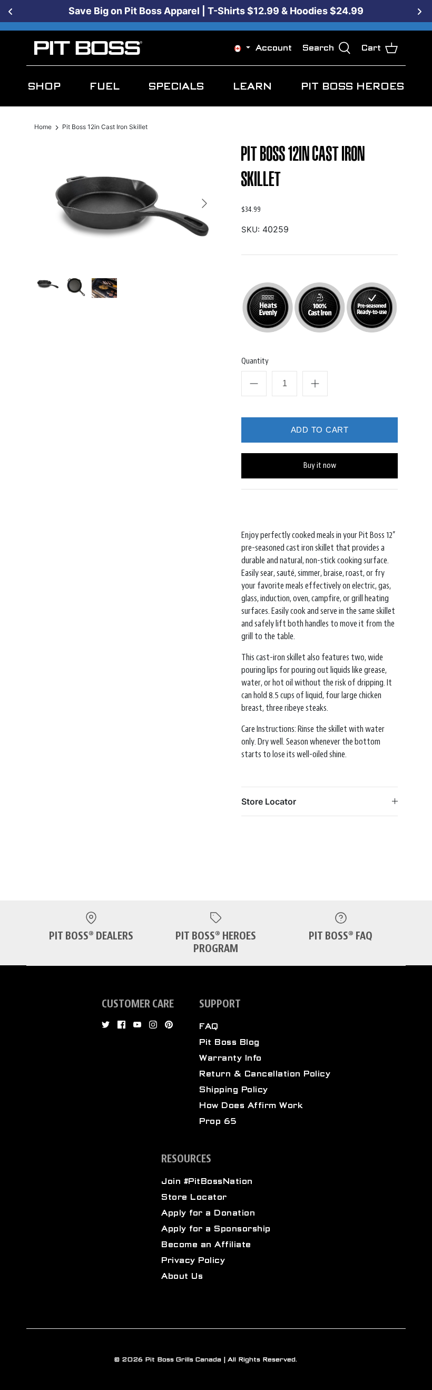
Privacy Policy (193, 1260)
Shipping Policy (233, 1089)
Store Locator (268, 801)
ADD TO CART (320, 429)
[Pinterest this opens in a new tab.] (169, 1025)
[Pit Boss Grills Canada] (88, 48)
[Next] (204, 203)
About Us (182, 1276)
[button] (238, 48)
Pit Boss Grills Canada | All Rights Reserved (220, 1359)
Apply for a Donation (208, 1213)
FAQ (209, 1026)
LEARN (252, 86)
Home (43, 127)
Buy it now (319, 465)
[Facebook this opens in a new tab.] (121, 1025)
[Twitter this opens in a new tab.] (106, 1025)
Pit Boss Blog (229, 1042)
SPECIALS (176, 86)
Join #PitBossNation (207, 1181)
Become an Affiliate (206, 1244)
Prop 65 (218, 1121)
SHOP (44, 86)
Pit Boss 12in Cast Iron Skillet (105, 127)
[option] (125, 203)
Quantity (255, 361)
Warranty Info (230, 1058)
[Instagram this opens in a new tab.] (153, 1025)
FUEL (105, 86)
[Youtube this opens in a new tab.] (137, 1025)
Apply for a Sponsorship (216, 1229)
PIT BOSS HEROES (352, 86)
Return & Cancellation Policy (264, 1074)
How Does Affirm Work (251, 1105)
